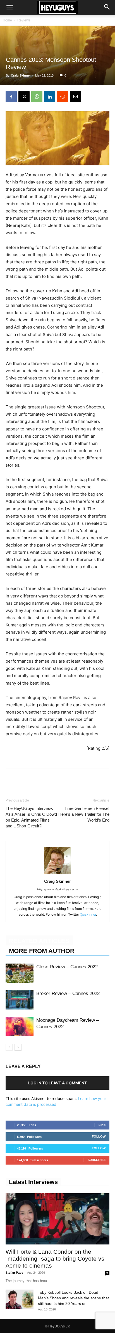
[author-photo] (57, 873)
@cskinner (88, 914)
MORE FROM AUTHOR (42, 950)
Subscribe (97, 1160)
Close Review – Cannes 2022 (67, 966)
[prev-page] (9, 1047)
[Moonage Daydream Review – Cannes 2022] (19, 1026)
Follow (99, 1136)
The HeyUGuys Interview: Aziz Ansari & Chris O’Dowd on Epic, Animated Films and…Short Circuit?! (31, 817)
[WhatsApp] (36, 96)
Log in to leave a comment (57, 1082)
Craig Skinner (21, 75)
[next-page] (18, 1047)
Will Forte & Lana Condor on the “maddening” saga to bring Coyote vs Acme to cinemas (55, 1258)
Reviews (23, 20)
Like (102, 1124)
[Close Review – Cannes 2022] (19, 973)
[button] (9, 7)
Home (7, 20)
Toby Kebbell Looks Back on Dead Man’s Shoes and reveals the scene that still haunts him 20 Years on (73, 1298)
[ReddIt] (62, 96)
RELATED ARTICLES (39, 940)
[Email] (75, 96)
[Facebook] (11, 96)
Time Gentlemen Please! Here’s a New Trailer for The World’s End (83, 814)
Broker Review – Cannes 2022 (68, 993)
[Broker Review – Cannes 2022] (19, 999)
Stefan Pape (14, 1272)
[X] (24, 96)
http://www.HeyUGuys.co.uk (57, 889)
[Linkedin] (49, 96)
